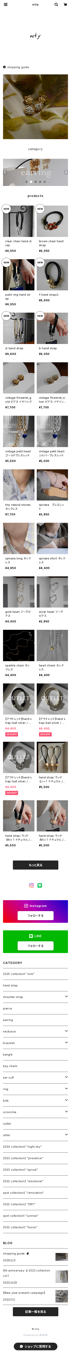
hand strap (10, 985)
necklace (9, 1031)
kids (6, 1100)
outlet (7, 1123)
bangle (8, 1054)
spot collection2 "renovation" (23, 1192)
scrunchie (9, 1112)
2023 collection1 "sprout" (20, 1169)
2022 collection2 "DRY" (19, 1204)
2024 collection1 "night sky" (22, 1146)
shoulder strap (13, 997)
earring (8, 1020)
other (6, 1135)
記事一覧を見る (35, 1312)
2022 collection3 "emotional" (23, 1181)
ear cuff (8, 1077)
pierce (7, 1008)
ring (5, 1089)
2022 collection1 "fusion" (20, 1227)
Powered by (31, 1335)
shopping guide (18, 67)
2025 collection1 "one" (19, 973)
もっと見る (35, 865)
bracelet (9, 1043)
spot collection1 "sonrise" (21, 1215)
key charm (10, 1066)
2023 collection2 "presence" (23, 1158)
